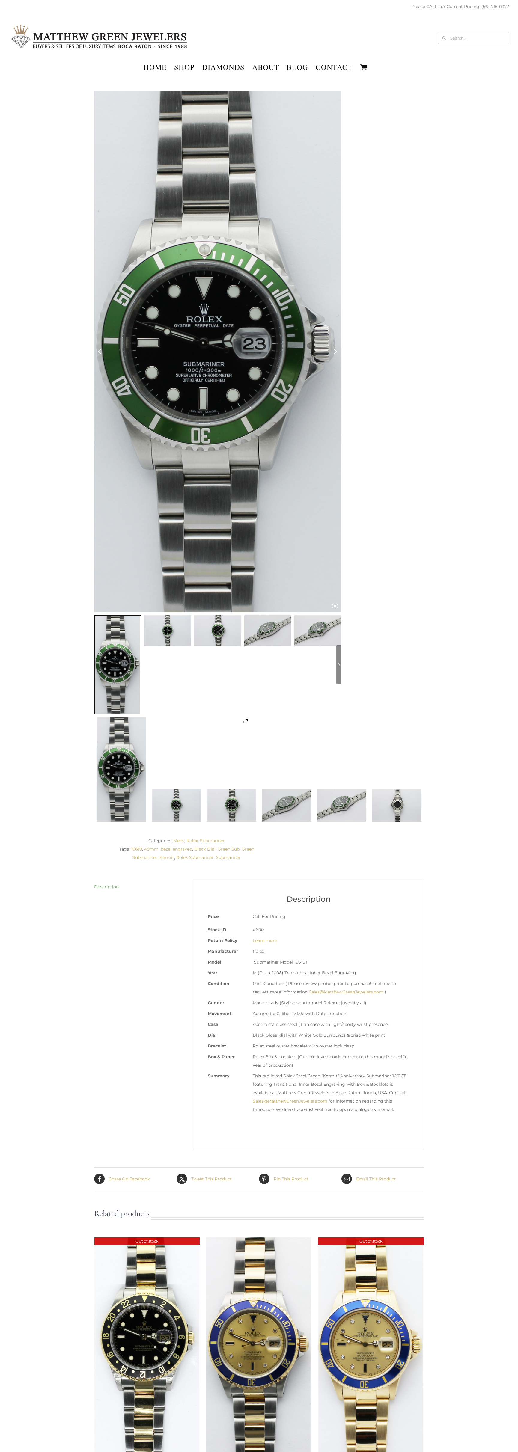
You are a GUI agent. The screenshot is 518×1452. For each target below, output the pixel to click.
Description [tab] (106, 886)
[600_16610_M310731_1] (176, 805)
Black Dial (205, 849)
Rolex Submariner (195, 857)
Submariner (212, 840)
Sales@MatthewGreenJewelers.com (346, 992)
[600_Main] (121, 769)
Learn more (265, 940)
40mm (151, 849)
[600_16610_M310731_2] (286, 805)
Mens (178, 840)
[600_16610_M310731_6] (231, 805)
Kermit (166, 857)
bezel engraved (176, 849)
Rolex (192, 840)
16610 (136, 849)
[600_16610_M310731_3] (341, 805)
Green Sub (229, 849)
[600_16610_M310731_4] (396, 805)
